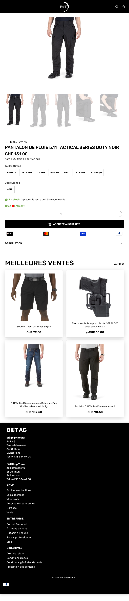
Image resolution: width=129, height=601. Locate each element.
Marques (12, 507)
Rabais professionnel (19, 537)
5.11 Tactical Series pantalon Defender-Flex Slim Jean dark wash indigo (34, 405)
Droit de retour (15, 553)
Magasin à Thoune (17, 532)
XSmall (11, 172)
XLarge (80, 172)
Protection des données (21, 566)
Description (13, 243)
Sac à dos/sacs (15, 494)
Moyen (54, 172)
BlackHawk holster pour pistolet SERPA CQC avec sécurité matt (95, 325)
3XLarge (26, 172)
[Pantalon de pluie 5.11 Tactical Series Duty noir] (64, 50)
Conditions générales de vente (24, 562)
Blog (9, 541)
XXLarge (96, 172)
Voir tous (119, 263)
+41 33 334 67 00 (21, 456)
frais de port (24, 158)
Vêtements (13, 499)
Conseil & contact (17, 524)
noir (10, 189)
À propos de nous (17, 528)
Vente (10, 512)
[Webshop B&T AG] (64, 7)
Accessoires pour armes (21, 503)
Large (41, 172)
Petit (67, 172)
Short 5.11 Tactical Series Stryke (34, 326)
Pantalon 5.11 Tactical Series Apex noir (95, 406)
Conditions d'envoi (18, 557)
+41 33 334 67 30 (21, 479)
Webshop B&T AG (68, 577)
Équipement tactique (19, 490)
